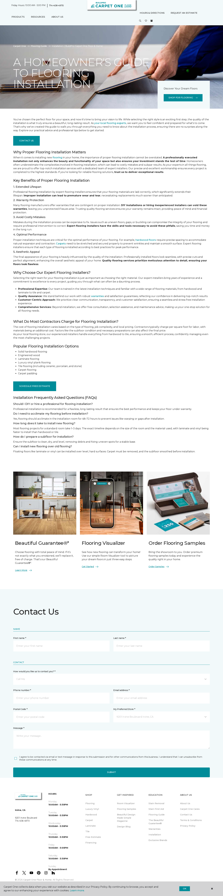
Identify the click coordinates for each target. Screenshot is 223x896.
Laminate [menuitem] (90, 825)
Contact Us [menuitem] (186, 814)
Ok (184, 888)
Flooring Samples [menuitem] (126, 809)
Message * (18, 728)
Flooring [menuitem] (90, 803)
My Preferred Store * (124, 709)
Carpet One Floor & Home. (37, 879)
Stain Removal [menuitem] (156, 803)
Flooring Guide (39, 46)
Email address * (121, 690)
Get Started (88, 566)
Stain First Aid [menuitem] (156, 809)
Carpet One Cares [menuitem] (190, 809)
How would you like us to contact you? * (34, 671)
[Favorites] (146, 21)
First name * (19, 638)
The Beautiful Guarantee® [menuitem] (156, 822)
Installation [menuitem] (155, 834)
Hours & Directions (152, 13)
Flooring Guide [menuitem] (157, 814)
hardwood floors (145, 240)
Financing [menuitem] (90, 842)
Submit (111, 772)
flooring (57, 157)
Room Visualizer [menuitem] (126, 803)
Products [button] (18, 16)
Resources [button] (38, 16)
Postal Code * (20, 709)
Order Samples (156, 566)
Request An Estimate (184, 13)
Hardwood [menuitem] (91, 814)
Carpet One (19, 46)
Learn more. (77, 890)
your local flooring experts (110, 123)
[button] (140, 21)
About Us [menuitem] (185, 803)
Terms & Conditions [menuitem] (191, 820)
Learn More (21, 570)
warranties (97, 296)
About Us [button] (57, 16)
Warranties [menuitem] (154, 829)
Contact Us (26, 140)
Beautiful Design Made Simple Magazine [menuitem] (126, 817)
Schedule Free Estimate (34, 386)
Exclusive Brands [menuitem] (158, 840)
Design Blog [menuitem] (123, 826)
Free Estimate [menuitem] (93, 837)
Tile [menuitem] (87, 831)
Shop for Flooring (181, 97)
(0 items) (151, 21)
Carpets (61, 243)
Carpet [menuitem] (89, 820)
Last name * (119, 638)
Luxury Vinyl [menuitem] (92, 809)
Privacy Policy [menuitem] (187, 825)
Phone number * (22, 690)
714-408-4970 (56, 5)
